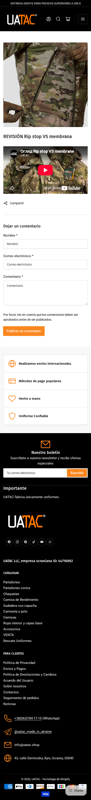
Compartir (17, 203)
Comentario (13, 277)
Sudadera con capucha (20, 606)
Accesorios (11, 629)
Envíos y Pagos (14, 669)
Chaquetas (11, 594)
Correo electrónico (18, 256)
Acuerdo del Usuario (18, 680)
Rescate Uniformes (17, 641)
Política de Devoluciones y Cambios (30, 675)
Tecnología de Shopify (56, 779)
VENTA (8, 635)
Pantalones (11, 582)
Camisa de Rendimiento (20, 600)
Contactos (11, 692)
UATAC (36, 779)
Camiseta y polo (15, 611)
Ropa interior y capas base (22, 623)
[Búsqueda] (58, 19)
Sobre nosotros (14, 686)
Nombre (10, 235)
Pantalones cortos (16, 588)
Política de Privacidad (19, 663)
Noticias (9, 704)
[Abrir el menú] (83, 19)
